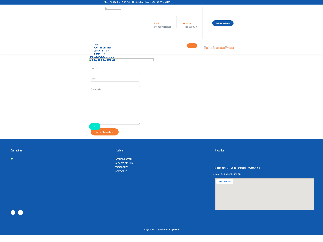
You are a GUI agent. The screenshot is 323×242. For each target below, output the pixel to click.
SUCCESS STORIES (102, 50)
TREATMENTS (99, 54)
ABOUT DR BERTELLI (102, 47)
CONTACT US (99, 57)
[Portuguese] (219, 47)
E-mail (156, 23)
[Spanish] (230, 47)
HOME (96, 44)
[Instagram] (92, 2)
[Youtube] (97, 2)
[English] (208, 47)
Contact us (186, 23)
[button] (223, 23)
